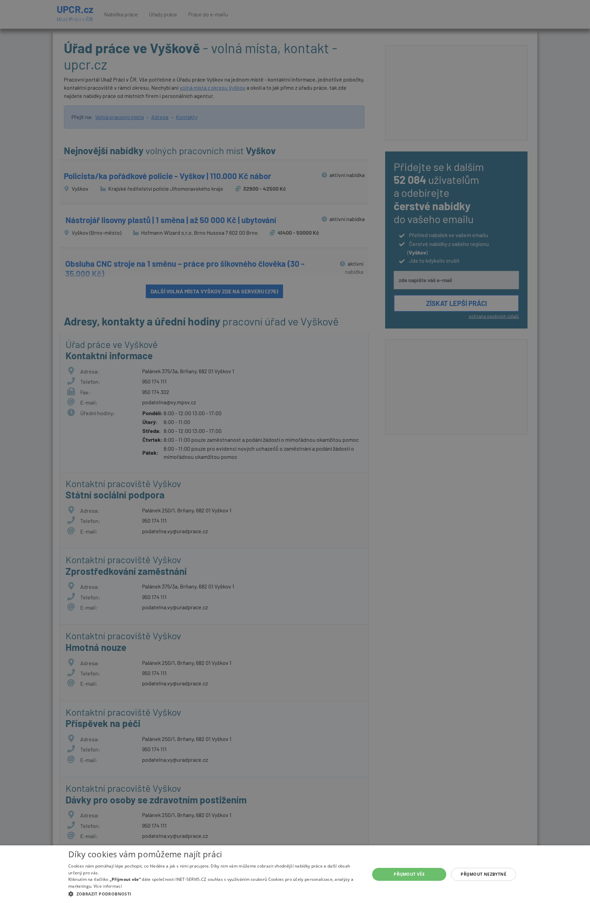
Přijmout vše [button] (409, 874)
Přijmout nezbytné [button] (483, 874)
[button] (214, 894)
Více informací (108, 886)
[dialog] (295, 874)
